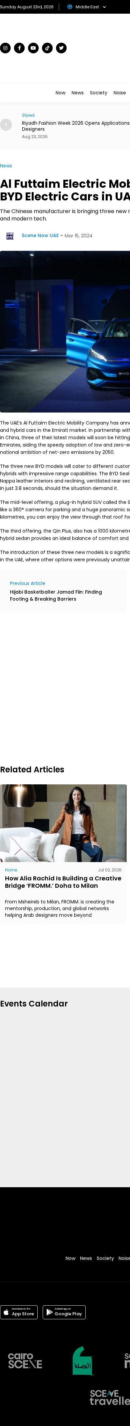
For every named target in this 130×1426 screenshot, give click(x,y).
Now (60, 92)
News (78, 92)
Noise (120, 92)
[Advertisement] (65, 688)
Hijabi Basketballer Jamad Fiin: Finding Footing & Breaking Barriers (56, 595)
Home (11, 870)
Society (98, 92)
